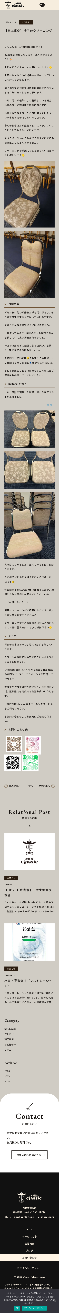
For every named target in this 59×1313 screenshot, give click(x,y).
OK (17, 1308)
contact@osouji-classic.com (34, 1217)
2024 (7, 1081)
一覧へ (29, 786)
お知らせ (9, 1034)
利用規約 (39, 1288)
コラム (7, 1049)
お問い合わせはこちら (29, 1154)
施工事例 (9, 1039)
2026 (7, 1071)
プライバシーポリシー (29, 1267)
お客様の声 (10, 1044)
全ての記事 (10, 1028)
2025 (7, 1076)
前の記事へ (14, 786)
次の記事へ (44, 786)
